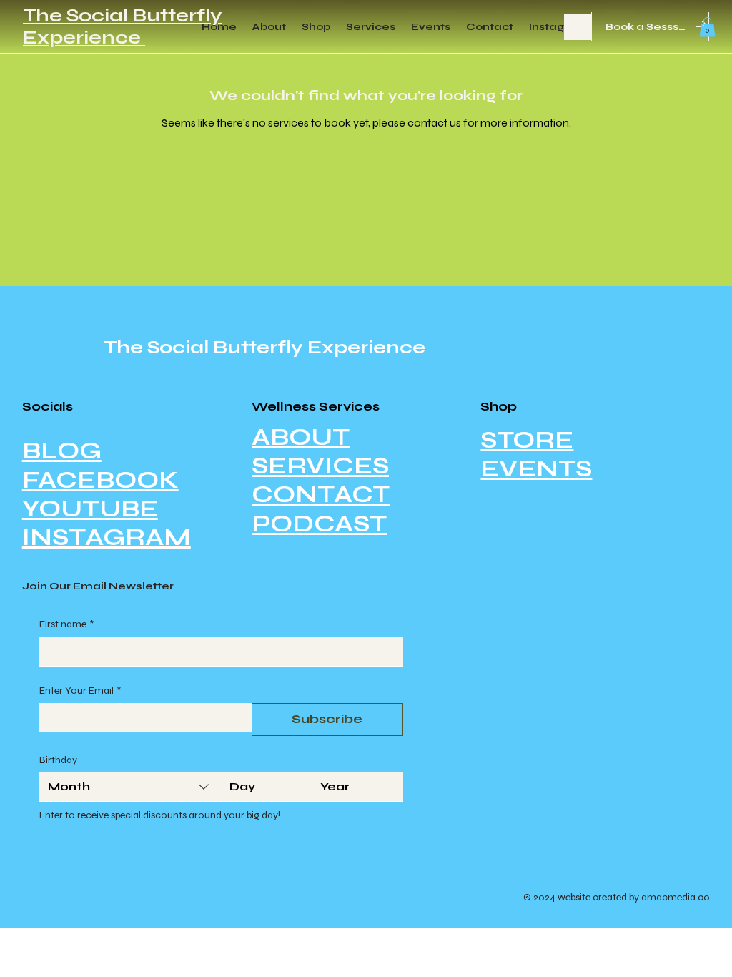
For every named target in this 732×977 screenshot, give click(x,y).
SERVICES (320, 465)
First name (66, 624)
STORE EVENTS (536, 454)
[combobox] (130, 787)
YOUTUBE (90, 508)
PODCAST (319, 523)
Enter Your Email (80, 690)
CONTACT (321, 494)
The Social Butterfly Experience (122, 26)
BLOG (62, 450)
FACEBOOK (100, 480)
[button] (707, 26)
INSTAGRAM (106, 537)
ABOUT (301, 437)
